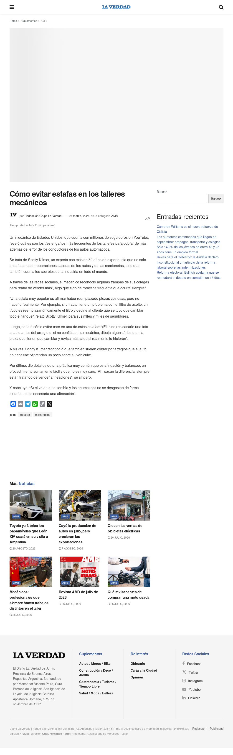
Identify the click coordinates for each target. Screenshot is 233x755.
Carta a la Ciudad (144, 670)
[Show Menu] (12, 7)
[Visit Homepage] (116, 7)
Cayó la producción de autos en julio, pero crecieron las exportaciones (77, 533)
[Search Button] (221, 7)
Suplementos (29, 21)
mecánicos (42, 414)
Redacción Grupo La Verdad (43, 215)
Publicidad (216, 728)
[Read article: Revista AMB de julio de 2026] (80, 572)
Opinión (137, 677)
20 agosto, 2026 (23, 548)
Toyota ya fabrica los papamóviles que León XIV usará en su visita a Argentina (29, 533)
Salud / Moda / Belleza (96, 693)
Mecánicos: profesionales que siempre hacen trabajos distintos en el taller (29, 600)
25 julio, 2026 (120, 604)
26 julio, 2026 (120, 537)
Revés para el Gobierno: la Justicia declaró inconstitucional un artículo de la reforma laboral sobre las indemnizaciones (188, 262)
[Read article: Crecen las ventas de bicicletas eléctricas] (129, 505)
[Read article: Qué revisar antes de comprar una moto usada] (129, 572)
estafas (25, 414)
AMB (44, 21)
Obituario (138, 663)
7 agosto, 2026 (72, 548)
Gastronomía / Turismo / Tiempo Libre (97, 683)
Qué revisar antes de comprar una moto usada (128, 594)
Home (13, 21)
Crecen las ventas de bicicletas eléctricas (125, 528)
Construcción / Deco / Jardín (96, 672)
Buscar (162, 191)
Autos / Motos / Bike (95, 663)
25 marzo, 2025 (79, 215)
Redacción (199, 728)
